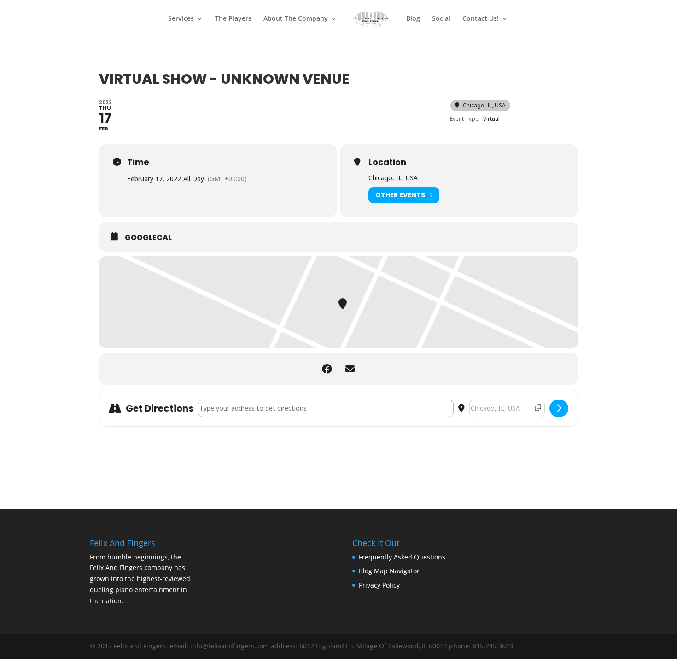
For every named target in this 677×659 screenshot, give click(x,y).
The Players (233, 19)
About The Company (295, 19)
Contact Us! (480, 19)
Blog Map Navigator (389, 570)
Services (181, 19)
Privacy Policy (379, 585)
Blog (413, 19)
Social (441, 19)
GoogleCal (148, 237)
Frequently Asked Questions (402, 557)
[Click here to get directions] (558, 408)
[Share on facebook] (326, 369)
